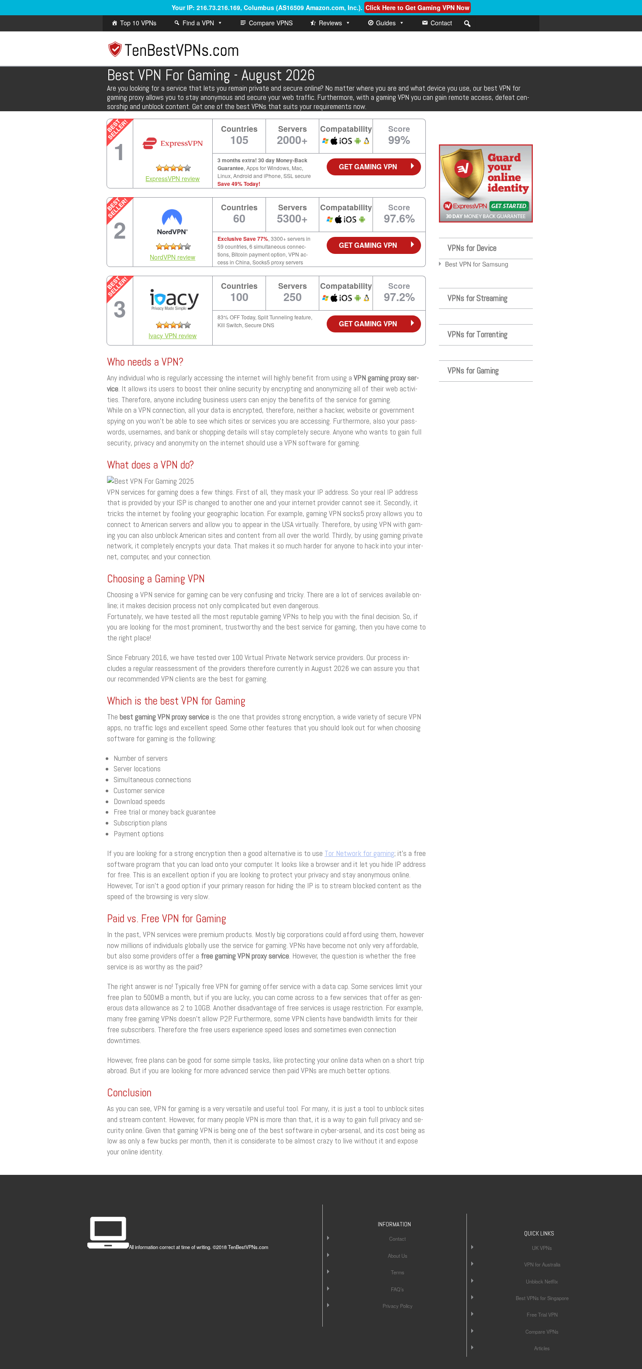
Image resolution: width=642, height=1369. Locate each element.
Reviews (330, 22)
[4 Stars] (180, 167)
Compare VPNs (542, 1331)
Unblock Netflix (542, 1281)
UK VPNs (542, 1247)
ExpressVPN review (172, 178)
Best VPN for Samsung (476, 264)
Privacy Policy (398, 1305)
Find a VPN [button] (198, 22)
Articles (542, 1348)
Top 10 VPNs (138, 22)
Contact (441, 22)
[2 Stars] (166, 167)
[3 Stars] (173, 167)
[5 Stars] (187, 167)
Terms (397, 1272)
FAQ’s (397, 1289)
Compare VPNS (271, 22)
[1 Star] (159, 167)
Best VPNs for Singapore (542, 1297)
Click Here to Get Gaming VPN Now (417, 7)
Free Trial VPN (542, 1314)
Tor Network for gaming (359, 853)
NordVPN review (172, 257)
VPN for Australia (542, 1264)
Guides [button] (386, 22)
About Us (397, 1255)
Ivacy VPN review (172, 335)
